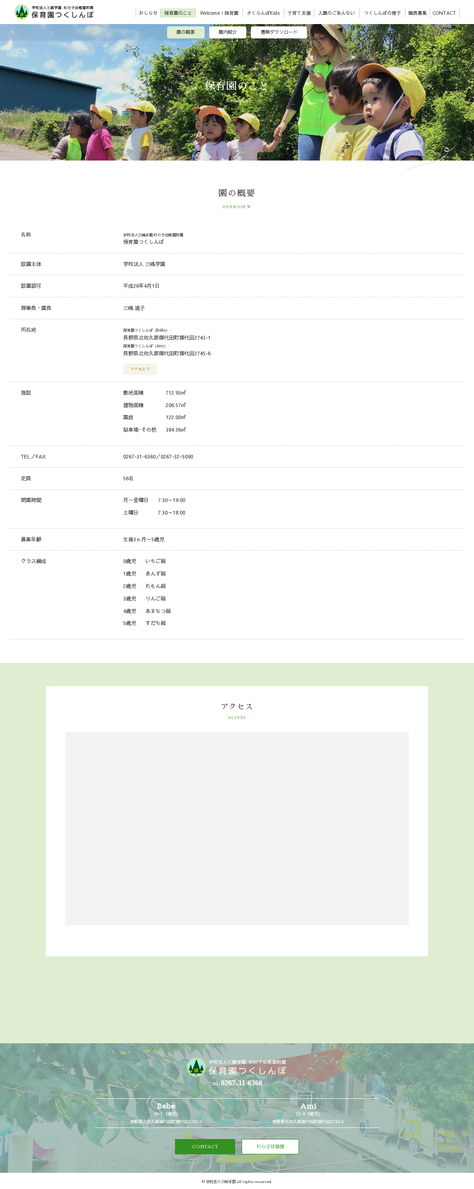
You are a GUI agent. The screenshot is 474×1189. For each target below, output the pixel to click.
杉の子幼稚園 (270, 1146)
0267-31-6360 (139, 456)
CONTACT (444, 13)
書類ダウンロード (279, 32)
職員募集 (417, 13)
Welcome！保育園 (219, 13)
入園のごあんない (336, 13)
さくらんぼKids (263, 13)
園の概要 (185, 32)
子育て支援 (299, 13)
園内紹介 (227, 32)
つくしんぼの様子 (382, 13)
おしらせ (148, 13)
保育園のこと (178, 13)
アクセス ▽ (140, 369)
